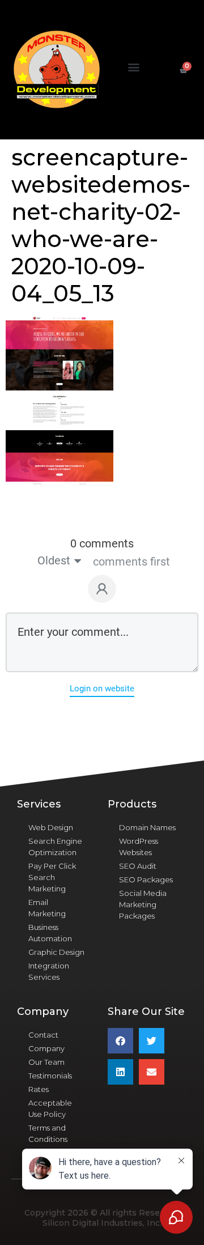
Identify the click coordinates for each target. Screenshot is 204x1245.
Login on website (102, 688)
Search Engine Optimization (55, 846)
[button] (134, 67)
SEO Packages (146, 879)
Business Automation (50, 933)
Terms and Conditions (47, 1133)
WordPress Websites (138, 846)
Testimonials (50, 1075)
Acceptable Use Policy (50, 1108)
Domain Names (147, 827)
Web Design (50, 827)
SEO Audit (137, 865)
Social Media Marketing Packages (143, 904)
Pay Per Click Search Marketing (52, 877)
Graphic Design (56, 952)
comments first (131, 561)
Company (46, 1048)
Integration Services (48, 971)
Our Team (46, 1061)
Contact (43, 1034)
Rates (38, 1089)
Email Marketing (47, 908)
